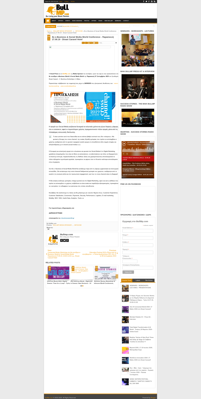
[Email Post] (48, 229)
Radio (100, 20)
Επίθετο (125, 242)
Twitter (146, 1)
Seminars (118, 20)
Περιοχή (125, 249)
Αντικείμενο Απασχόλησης (131, 265)
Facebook (143, 1)
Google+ (149, 1)
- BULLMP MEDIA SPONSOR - (62, 225)
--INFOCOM (77, 225)
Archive (73, 1)
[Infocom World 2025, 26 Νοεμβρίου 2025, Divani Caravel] (58, 273)
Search (153, 25)
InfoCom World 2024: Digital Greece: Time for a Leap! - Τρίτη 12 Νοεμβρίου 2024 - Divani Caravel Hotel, (105, 282)
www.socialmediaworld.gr (68, 86)
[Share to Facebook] (48, 278)
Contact (66, 1)
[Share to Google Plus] (53, 278)
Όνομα (125, 235)
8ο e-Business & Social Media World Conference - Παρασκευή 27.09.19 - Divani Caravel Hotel (83, 38)
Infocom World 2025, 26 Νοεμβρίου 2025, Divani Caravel (58, 282)
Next (47, 276)
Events (67, 20)
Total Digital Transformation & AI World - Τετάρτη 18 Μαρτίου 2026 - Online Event (141, 329)
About (60, 1)
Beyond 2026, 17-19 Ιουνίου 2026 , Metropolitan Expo (76, 26)
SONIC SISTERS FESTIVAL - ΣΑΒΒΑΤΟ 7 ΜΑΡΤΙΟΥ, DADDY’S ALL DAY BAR (141, 381)
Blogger (153, 397)
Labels (138, 280)
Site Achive (149, 280)
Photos (86, 20)
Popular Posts (126, 280)
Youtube (151, 1)
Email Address (127, 228)
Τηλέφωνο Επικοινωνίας (127, 257)
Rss (154, 1)
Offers (93, 20)
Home (47, 20)
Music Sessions (77, 20)
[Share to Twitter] (51, 278)
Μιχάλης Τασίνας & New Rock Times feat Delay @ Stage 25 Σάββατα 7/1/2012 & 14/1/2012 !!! (142, 339)
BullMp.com (49, 397)
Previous (117, 276)
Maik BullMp (109, 20)
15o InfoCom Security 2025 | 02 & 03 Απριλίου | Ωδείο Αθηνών (81, 282)
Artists (60, 20)
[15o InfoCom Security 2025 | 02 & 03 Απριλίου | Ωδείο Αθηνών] (81, 273)
